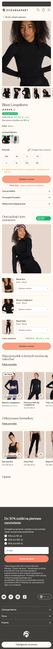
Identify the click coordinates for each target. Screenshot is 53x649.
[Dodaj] (19, 395)
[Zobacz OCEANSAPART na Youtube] (4, 597)
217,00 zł (29, 408)
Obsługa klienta (9, 609)
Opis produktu (8, 191)
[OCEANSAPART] (15, 10)
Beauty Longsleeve (11, 403)
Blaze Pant (21, 321)
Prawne (5, 622)
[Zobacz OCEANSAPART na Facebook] (10, 597)
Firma (4, 616)
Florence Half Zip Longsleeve (31, 404)
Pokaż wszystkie (9, 364)
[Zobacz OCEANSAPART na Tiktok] (24, 597)
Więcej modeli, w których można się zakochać (25, 358)
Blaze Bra (20, 279)
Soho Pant (28, 462)
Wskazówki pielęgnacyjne (13, 204)
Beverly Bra (7, 462)
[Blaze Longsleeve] (6, 93)
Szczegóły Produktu (11, 197)
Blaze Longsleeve (24, 300)
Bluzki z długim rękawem (15, 17)
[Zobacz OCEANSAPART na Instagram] (17, 597)
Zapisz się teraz (26, 558)
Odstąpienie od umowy (26, 644)
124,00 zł (7, 465)
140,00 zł (29, 465)
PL (44, 597)
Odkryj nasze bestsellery (17, 418)
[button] (38, 10)
